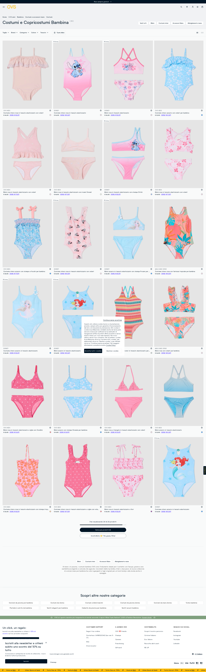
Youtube (176, 639)
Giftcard (118, 647)
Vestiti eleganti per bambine (57, 608)
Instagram (177, 635)
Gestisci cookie (112, 351)
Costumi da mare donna (163, 603)
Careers (118, 639)
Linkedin (176, 643)
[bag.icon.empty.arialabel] (202, 7)
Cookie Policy (111, 345)
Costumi (49, 17)
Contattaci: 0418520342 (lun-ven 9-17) (100, 636)
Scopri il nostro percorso (153, 631)
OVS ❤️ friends (120, 631)
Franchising (119, 643)
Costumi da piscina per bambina (21, 603)
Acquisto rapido (27, 106)
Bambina (20, 17)
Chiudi (200, 670)
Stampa (118, 635)
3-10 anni (12, 17)
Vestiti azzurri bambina (130, 608)
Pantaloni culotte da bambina (21, 608)
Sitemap (53, 662)
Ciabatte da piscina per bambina (94, 608)
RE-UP (146, 647)
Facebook (177, 631)
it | (198, 654)
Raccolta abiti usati (151, 643)
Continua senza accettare (112, 320)
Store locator (91, 646)
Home (5, 17)
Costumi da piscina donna (130, 603)
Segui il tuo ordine (93, 631)
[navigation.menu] (4, 7)
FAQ (59, 670)
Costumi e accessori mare (35, 17)
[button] (187, 7)
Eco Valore (148, 639)
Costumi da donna (57, 603)
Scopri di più (146, 617)
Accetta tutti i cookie (93, 351)
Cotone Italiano (150, 635)
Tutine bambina (191, 603)
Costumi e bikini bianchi (94, 603)
